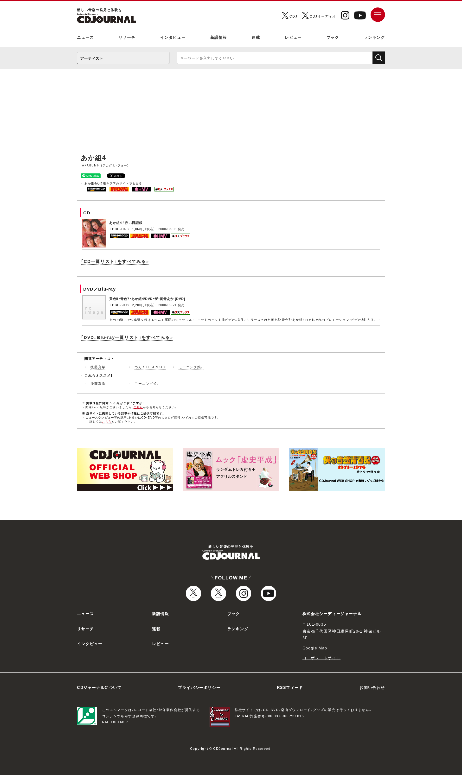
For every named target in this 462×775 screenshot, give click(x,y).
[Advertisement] (231, 111)
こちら (138, 407)
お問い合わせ (372, 687)
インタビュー (173, 37)
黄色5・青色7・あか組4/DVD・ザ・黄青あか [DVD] (147, 298)
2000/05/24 (167, 305)
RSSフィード (290, 687)
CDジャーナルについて (99, 687)
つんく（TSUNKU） (150, 366)
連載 (256, 37)
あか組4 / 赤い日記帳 (125, 222)
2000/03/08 (167, 229)
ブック (333, 37)
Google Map (314, 648)
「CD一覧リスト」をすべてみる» (115, 261)
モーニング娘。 (191, 366)
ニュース (85, 37)
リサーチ (127, 37)
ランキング (374, 37)
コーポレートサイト (321, 658)
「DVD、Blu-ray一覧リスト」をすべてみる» (127, 337)
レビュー (293, 37)
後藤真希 (97, 366)
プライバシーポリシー (199, 687)
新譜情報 (218, 37)
